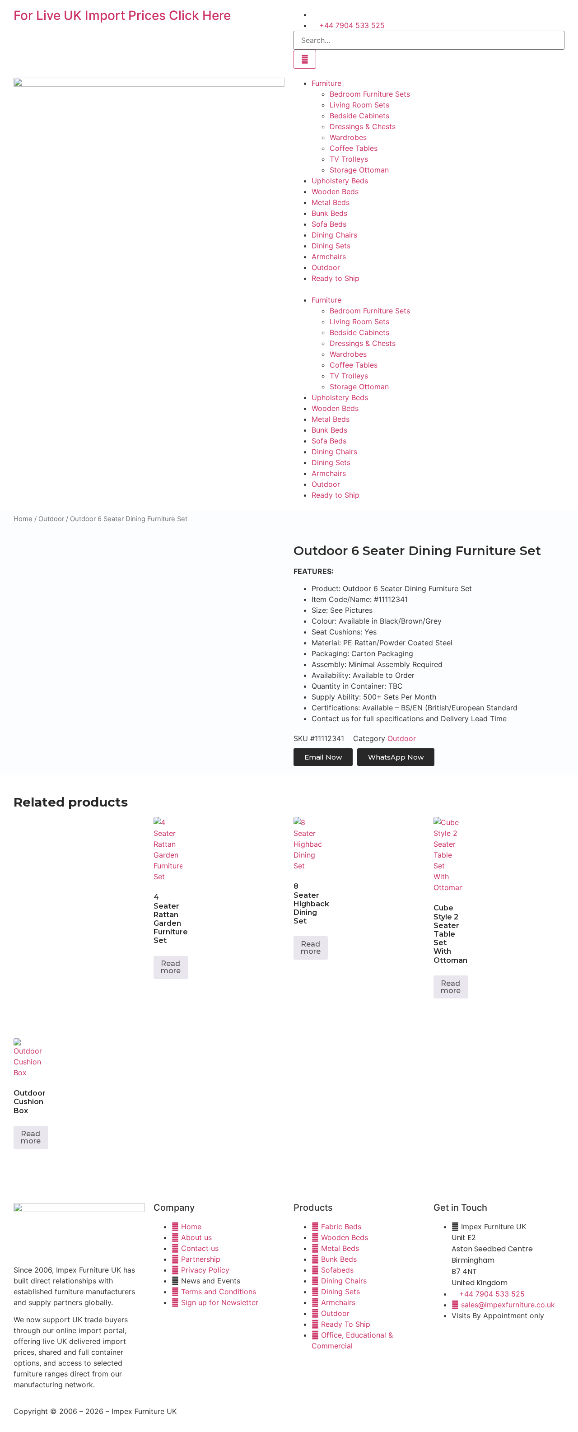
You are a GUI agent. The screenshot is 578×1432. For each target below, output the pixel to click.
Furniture (326, 83)
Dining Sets (331, 245)
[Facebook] (445, 1341)
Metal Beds (331, 202)
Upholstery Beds (340, 180)
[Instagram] (469, 1341)
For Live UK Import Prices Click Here (122, 15)
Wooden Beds (335, 191)
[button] (429, 289)
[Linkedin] (519, 1341)
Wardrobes (348, 137)
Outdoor (326, 267)
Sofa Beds (329, 224)
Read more (171, 967)
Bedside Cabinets (359, 115)
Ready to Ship (335, 278)
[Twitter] (494, 1341)
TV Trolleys (349, 158)
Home (23, 519)
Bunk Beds (329, 213)
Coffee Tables (354, 148)
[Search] (305, 59)
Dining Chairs (334, 234)
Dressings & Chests (363, 126)
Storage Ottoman (359, 169)
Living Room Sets (359, 104)
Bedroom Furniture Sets (370, 93)
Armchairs (329, 256)
